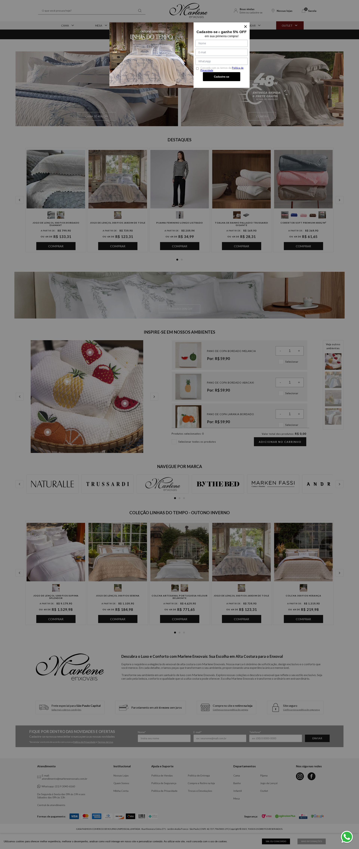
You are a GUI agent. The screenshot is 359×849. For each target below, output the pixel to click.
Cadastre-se (221, 76)
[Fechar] (245, 26)
